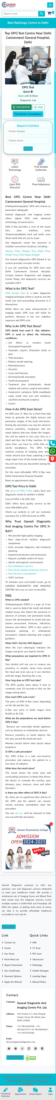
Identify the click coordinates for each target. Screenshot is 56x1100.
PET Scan (37, 954)
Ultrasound (37, 960)
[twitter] (15, 1048)
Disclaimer (20, 1081)
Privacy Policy (34, 1077)
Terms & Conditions (14, 1077)
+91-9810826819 (39, 1030)
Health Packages (40, 971)
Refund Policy (39, 982)
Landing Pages (39, 976)
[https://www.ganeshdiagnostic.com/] (12, 4)
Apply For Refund (13, 982)
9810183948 (22, 107)
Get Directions (15, 1057)
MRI (34, 943)
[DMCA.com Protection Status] (30, 1057)
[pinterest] (35, 1048)
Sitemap (32, 1081)
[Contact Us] (52, 444)
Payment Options (13, 976)
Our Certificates (12, 971)
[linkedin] (42, 1048)
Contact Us (8, 927)
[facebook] (8, 1048)
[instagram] (22, 1048)
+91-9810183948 (26, 1026)
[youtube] (29, 1048)
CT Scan (36, 948)
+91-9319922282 (25, 1033)
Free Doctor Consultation (28, 114)
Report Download (13, 965)
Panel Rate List (11, 960)
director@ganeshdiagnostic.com (20, 1042)
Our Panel (9, 954)
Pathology (37, 965)
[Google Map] (52, 460)
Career (7, 948)
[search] (41, 14)
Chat (39, 107)
